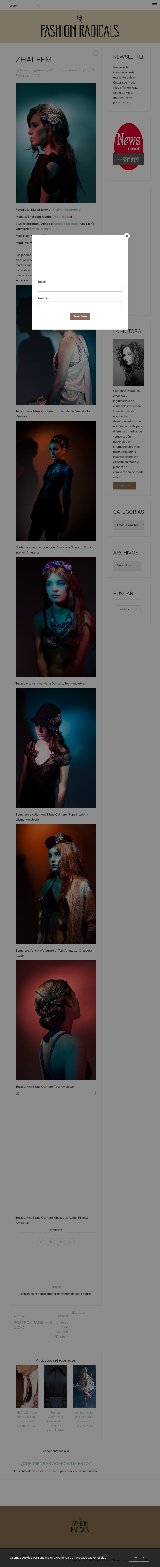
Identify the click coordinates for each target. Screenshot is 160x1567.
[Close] (127, 236)
